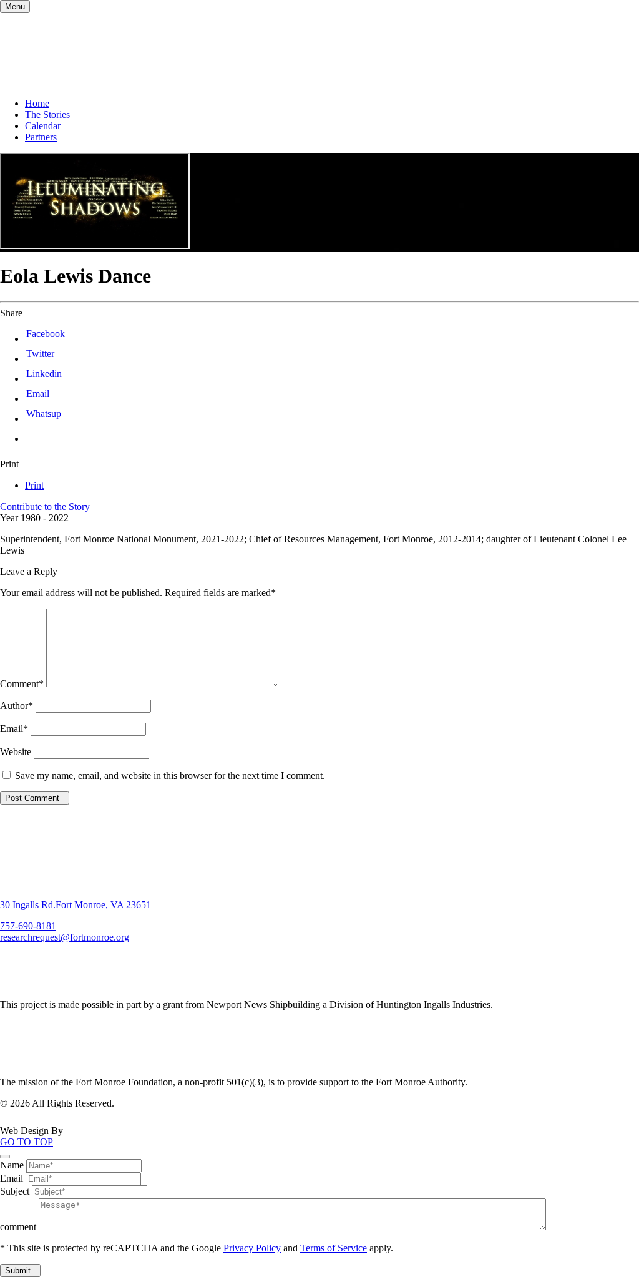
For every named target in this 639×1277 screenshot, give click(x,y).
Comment (22, 683)
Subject (14, 1191)
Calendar (43, 125)
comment (18, 1226)
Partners (41, 137)
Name (12, 1165)
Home (37, 103)
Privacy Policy (252, 1248)
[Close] (5, 1156)
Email (14, 728)
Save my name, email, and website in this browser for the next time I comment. (170, 775)
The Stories (47, 114)
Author (16, 705)
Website (15, 751)
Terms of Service (333, 1248)
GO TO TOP (26, 1142)
